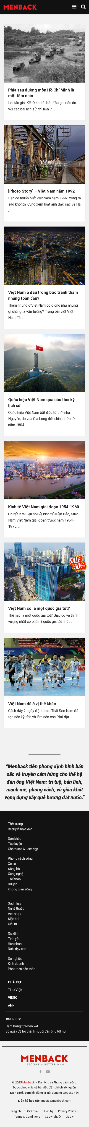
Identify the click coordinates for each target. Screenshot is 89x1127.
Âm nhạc (14, 914)
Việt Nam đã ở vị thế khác (32, 703)
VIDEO (12, 997)
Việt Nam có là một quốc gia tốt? (39, 608)
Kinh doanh (16, 963)
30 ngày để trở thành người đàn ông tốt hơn (36, 1031)
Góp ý (69, 1116)
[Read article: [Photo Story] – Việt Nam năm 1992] (44, 154)
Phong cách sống (20, 858)
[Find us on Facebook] (40, 1071)
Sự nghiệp (15, 958)
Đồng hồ (14, 869)
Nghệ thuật (16, 908)
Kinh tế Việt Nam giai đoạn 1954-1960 (43, 506)
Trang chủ (15, 1111)
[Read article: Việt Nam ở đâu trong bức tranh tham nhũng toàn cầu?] (44, 256)
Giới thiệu (33, 1111)
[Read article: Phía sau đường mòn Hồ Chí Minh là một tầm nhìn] (44, 53)
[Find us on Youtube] (48, 1071)
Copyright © (53, 1116)
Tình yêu (14, 939)
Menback (28, 1082)
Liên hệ (48, 1111)
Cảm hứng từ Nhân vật (22, 1026)
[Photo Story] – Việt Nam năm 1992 (41, 191)
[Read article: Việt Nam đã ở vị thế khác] (44, 667)
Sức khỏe (14, 838)
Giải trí (12, 924)
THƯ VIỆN (15, 990)
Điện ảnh (14, 919)
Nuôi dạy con (17, 949)
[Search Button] (83, 7)
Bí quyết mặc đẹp (20, 829)
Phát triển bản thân (21, 969)
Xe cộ (12, 864)
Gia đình (13, 933)
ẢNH (11, 1005)
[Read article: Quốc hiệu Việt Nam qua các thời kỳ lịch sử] (44, 363)
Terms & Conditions (27, 1116)
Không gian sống (20, 889)
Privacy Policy (67, 1111)
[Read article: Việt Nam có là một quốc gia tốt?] (44, 572)
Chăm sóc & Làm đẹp (23, 849)
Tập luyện (15, 843)
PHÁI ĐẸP (15, 982)
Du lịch (12, 884)
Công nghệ (15, 874)
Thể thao (14, 879)
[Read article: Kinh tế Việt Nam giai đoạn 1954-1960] (44, 470)
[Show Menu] (74, 7)
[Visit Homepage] (20, 7)
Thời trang (15, 824)
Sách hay (14, 903)
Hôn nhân (15, 944)
